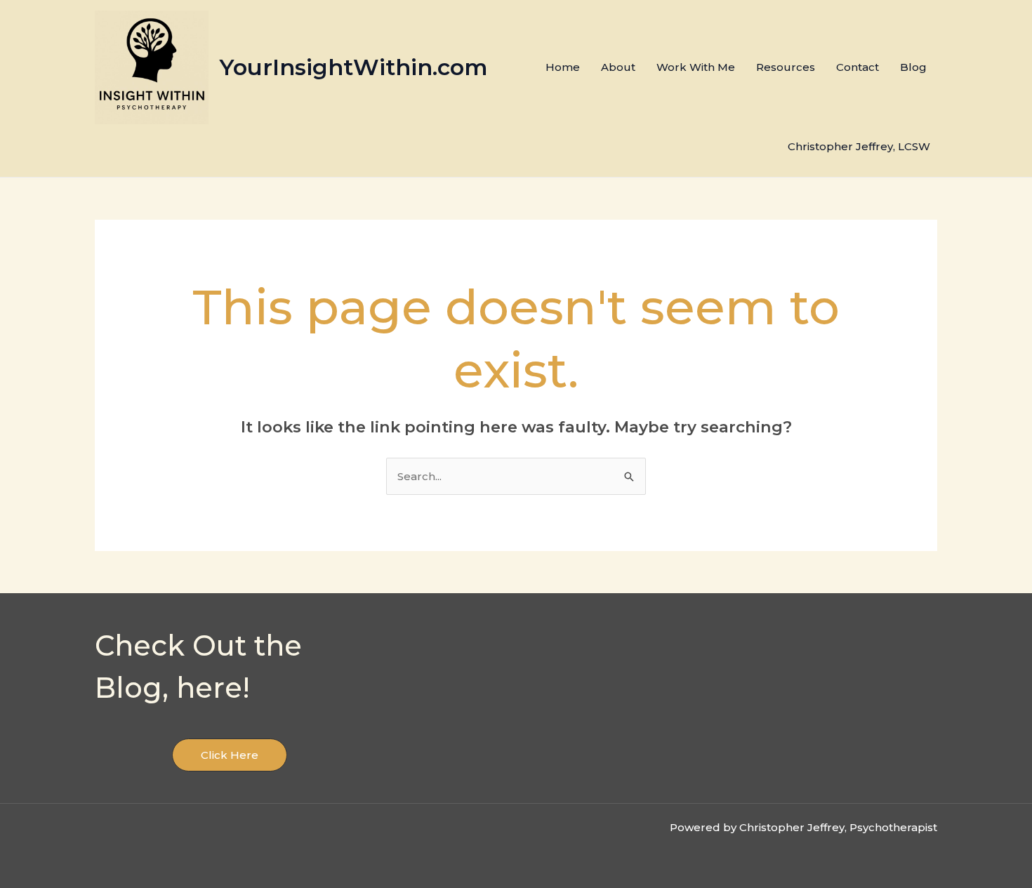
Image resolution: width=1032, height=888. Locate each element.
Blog (913, 67)
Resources (785, 67)
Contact (857, 67)
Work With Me (695, 67)
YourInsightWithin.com (353, 67)
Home (562, 67)
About (618, 67)
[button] (229, 754)
